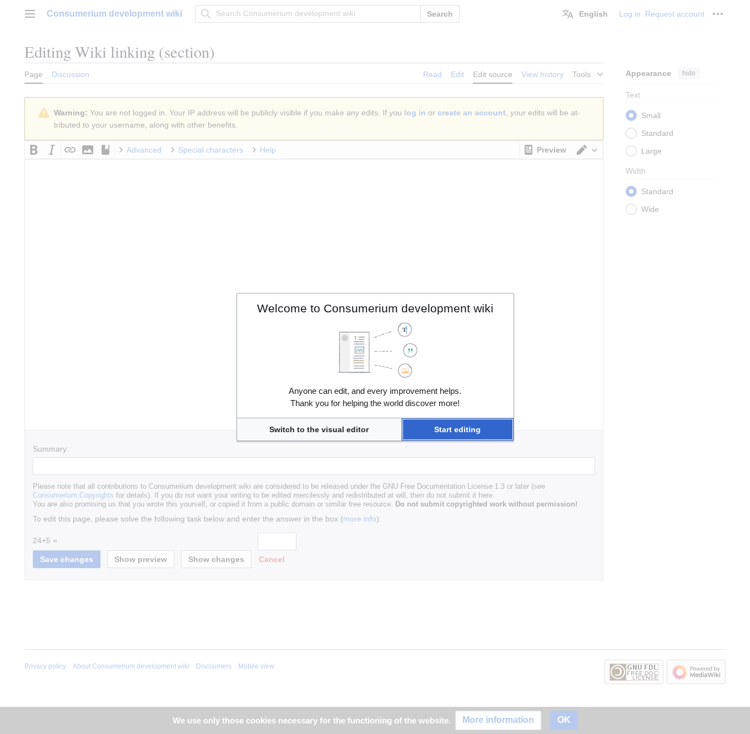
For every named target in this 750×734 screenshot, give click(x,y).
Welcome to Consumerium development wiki (375, 308)
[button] (319, 429)
